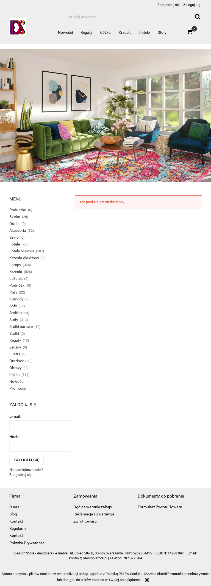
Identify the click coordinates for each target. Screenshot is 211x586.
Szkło (14, 237)
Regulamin (18, 528)
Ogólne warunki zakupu (93, 507)
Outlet (14, 223)
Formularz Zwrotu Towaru (160, 507)
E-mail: (15, 416)
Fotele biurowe (21, 251)
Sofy (13, 306)
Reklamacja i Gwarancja (93, 514)
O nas (14, 507)
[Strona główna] (17, 29)
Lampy (15, 265)
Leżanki (16, 278)
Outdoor (16, 361)
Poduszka (17, 210)
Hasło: (14, 436)
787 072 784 (132, 558)
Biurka (14, 216)
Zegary (15, 347)
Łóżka (14, 374)
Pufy (13, 292)
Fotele (14, 244)
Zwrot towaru (85, 521)
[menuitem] (65, 32)
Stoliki (14, 313)
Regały (15, 340)
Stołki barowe (21, 326)
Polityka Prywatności (27, 543)
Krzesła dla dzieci (24, 258)
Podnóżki (17, 285)
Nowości (16, 381)
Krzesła (15, 271)
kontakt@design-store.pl (88, 558)
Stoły (13, 319)
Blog (13, 514)
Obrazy (15, 367)
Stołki (14, 333)
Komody (16, 299)
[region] (105, 115)
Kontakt (16, 521)
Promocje (17, 388)
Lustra (15, 354)
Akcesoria (17, 230)
